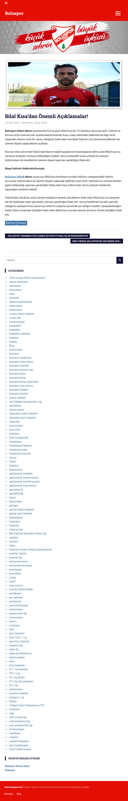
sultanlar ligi (16, 645)
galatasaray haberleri (20, 473)
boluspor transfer (18, 393)
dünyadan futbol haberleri (23, 413)
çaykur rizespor (17, 397)
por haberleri (16, 597)
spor (11, 629)
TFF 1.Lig (14, 673)
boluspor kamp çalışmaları (24, 381)
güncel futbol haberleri (21, 509)
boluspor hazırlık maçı (21, 369)
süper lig (14, 649)
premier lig (15, 601)
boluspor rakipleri (18, 389)
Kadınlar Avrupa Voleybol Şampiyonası (30, 549)
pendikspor (15, 593)
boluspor (14, 353)
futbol (12, 461)
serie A (13, 621)
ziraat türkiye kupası (20, 749)
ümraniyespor (16, 729)
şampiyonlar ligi (18, 613)
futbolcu (13, 465)
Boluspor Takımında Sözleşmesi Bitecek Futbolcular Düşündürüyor (48, 236)
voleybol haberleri (19, 741)
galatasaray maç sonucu (23, 485)
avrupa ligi (15, 317)
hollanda (14, 525)
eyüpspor (14, 433)
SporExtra (27, 122)
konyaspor (15, 573)
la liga (12, 577)
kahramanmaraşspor (20, 565)
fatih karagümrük (18, 437)
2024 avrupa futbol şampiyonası (27, 277)
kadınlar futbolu (18, 553)
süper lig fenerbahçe (20, 653)
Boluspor (14, 13)
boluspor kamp (17, 377)
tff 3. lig (13, 685)
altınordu (14, 297)
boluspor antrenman (20, 357)
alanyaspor (15, 289)
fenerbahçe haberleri (20, 445)
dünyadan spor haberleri (22, 417)
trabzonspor (15, 689)
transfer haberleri (18, 693)
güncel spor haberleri (20, 513)
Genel (44, 122)
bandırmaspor (17, 321)
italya (12, 545)
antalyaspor (15, 309)
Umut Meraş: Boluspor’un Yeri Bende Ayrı (96, 242)
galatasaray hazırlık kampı (23, 477)
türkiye (13, 701)
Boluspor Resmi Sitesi (17, 766)
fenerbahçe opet (18, 449)
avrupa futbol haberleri (21, 313)
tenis (12, 661)
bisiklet (13, 341)
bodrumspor (16, 349)
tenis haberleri (17, 665)
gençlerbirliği (16, 493)
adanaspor (15, 285)
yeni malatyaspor (18, 745)
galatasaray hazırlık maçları (24, 481)
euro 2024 (14, 429)
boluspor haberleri (19, 365)
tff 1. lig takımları (18, 669)
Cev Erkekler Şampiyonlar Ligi (25, 401)
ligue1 (12, 581)
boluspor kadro (17, 373)
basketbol (14, 329)
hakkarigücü (16, 517)
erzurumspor (16, 425)
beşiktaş (13, 337)
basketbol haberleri (19, 333)
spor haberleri (16, 633)
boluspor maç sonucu (21, 385)
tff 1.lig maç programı (21, 681)
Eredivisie (14, 421)
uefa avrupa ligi (17, 717)
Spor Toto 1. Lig (18, 637)
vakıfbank (14, 733)
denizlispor (15, 405)
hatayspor (14, 521)
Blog (37, 122)
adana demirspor (18, 281)
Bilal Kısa (10, 223)
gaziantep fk (16, 489)
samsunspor (16, 617)
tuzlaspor (14, 709)
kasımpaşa (15, 569)
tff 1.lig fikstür (17, 677)
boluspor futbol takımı (21, 361)
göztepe (13, 505)
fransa (12, 457)
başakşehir (15, 325)
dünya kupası (16, 409)
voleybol (13, 737)
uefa (11, 713)
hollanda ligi (16, 529)
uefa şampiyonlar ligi (20, 725)
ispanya (13, 541)
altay (12, 293)
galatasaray (15, 469)
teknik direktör (17, 657)
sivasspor (14, 625)
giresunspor (15, 501)
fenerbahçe (15, 441)
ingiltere (13, 537)
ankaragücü (15, 305)
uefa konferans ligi (19, 721)
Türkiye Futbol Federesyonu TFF (26, 705)
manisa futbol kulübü (21, 589)
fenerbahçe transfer (20, 453)
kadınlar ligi (15, 557)
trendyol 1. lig (16, 697)
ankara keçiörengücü (20, 301)
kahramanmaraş (18, 561)
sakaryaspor (16, 609)
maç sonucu (16, 585)
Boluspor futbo (14, 176)
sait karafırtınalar (18, 605)
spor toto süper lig (19, 641)
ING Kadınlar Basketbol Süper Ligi (27, 533)
